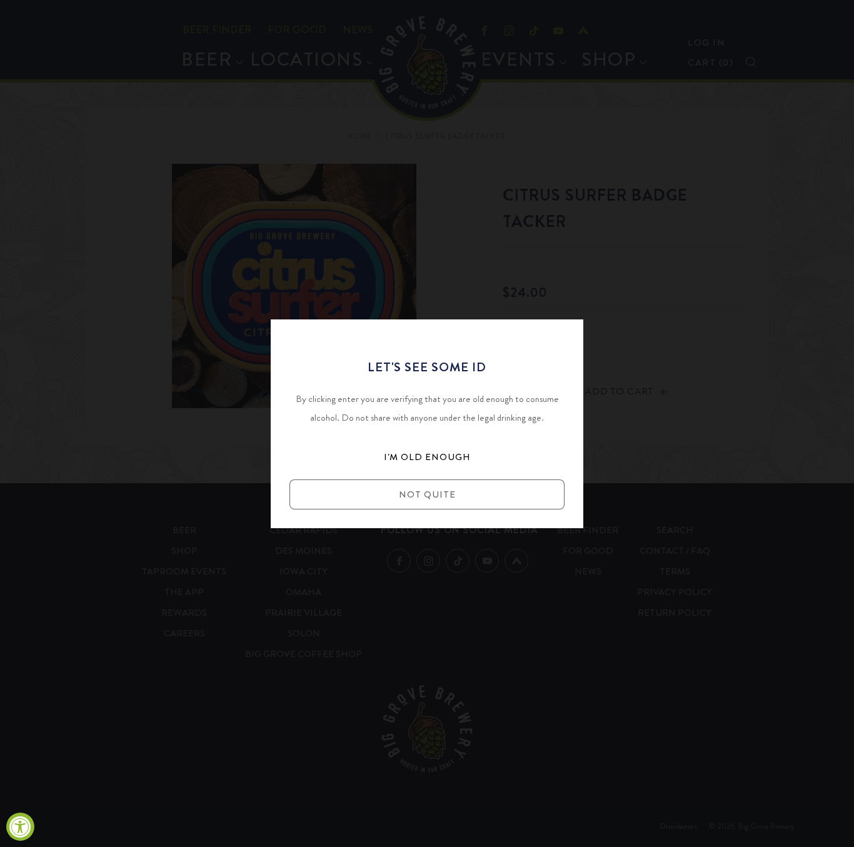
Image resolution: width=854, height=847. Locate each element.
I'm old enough (427, 457)
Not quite (427, 494)
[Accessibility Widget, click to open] (20, 827)
